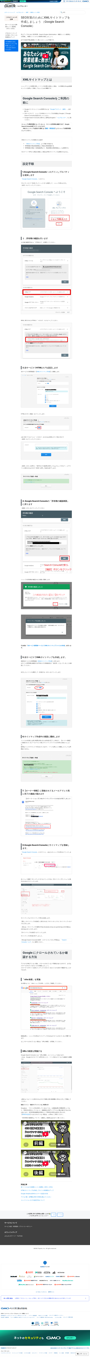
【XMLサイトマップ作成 (44, 661)
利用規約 (15, 1226)
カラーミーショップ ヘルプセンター (14, 12)
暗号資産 (67, 1352)
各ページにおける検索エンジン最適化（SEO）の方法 (11, 26)
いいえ (60, 1214)
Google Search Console (29, 852)
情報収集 (55, 1352)
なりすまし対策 (58, 1317)
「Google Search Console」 (29, 179)
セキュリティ (34, 1352)
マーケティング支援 (43, 1352)
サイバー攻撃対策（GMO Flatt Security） (45, 1317)
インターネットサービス (6, 1352)
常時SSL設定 (26, 1114)
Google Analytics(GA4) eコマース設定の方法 (34, 1193)
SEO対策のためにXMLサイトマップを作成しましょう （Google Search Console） (11, 45)
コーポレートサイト (41, 1292)
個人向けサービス (74, 1352)
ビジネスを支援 (27, 1352)
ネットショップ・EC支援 (17, 1352)
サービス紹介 (8, 1226)
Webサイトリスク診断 (42, 1315)
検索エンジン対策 (35, 12)
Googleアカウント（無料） (58, 109)
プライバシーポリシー (25, 1226)
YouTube (19, 1236)
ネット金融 (61, 1352)
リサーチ (50, 1352)
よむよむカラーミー (10, 1236)
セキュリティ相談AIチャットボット (56, 1315)
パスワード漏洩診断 (33, 1315)
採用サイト (51, 1292)
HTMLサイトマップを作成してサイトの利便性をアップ (11, 35)
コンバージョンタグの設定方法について (33, 1200)
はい (54, 1214)
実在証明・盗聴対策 (5, 1317)
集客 (27, 12)
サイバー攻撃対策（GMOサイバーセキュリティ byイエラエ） (23, 1317)
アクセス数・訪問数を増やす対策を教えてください (36, 1197)
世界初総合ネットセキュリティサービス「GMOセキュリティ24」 (14, 1315)
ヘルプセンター (61, 117)
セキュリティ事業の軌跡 (68, 1317)
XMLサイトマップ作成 (33, 144)
